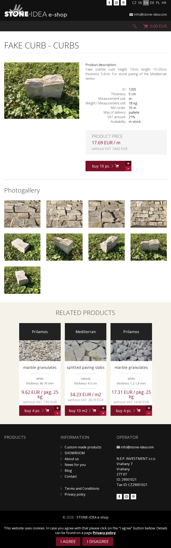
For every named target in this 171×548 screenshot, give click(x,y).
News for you (75, 464)
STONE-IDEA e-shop (92, 517)
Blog (68, 470)
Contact (71, 476)
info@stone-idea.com (150, 14)
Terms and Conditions (82, 488)
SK (140, 2)
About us (72, 459)
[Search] (135, 26)
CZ (134, 2)
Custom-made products (83, 447)
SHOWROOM (75, 453)
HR (164, 2)
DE (152, 2)
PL (158, 2)
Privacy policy (75, 494)
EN (146, 2)
